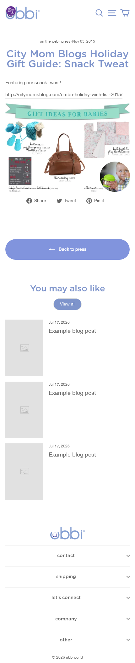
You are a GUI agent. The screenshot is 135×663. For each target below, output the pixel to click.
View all (67, 303)
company (66, 619)
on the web (49, 41)
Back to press (71, 249)
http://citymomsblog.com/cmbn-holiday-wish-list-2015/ (63, 94)
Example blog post (72, 330)
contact (66, 555)
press (65, 41)
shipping (66, 576)
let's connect (66, 597)
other (66, 640)
